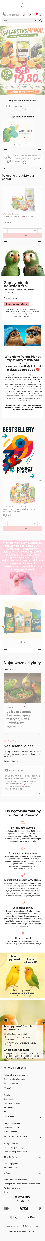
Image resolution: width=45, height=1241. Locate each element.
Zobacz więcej (10, 669)
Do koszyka (22, 235)
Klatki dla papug (11, 1083)
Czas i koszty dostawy (13, 1147)
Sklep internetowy (21, 1231)
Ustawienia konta (11, 1127)
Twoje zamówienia (12, 1123)
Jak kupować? (10, 1168)
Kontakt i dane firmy (12, 1188)
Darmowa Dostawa (12, 1103)
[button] (40, 20)
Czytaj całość (12, 727)
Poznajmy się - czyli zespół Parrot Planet (22, 1184)
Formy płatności (11, 1143)
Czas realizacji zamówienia (15, 1152)
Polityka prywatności (13, 1164)
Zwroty (7, 1095)
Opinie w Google (11, 761)
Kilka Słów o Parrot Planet (15, 1180)
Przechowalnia (10, 1131)
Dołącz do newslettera (16, 304)
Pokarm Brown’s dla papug (16, 1075)
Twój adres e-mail (10, 298)
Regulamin (8, 1107)
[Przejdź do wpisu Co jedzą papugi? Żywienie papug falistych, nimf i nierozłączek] (22, 688)
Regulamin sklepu (12, 1226)
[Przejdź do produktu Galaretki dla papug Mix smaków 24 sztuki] (22, 199)
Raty (6, 1111)
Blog (6, 1192)
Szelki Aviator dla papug (14, 1079)
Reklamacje (9, 1099)
